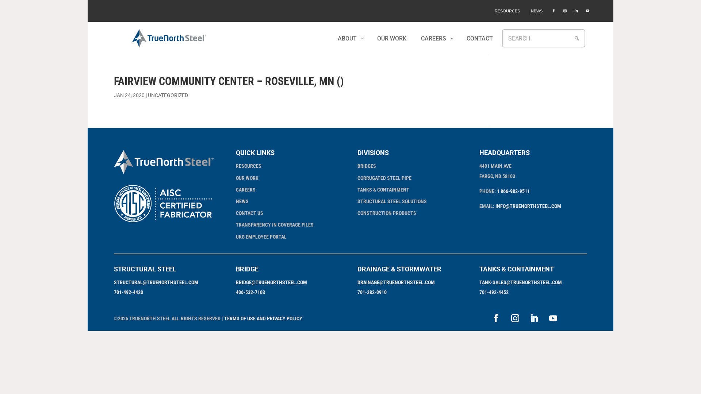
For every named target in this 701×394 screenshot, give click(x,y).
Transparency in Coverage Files (275, 225)
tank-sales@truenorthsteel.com (520, 282)
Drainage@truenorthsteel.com (396, 282)
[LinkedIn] (576, 11)
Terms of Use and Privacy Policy (263, 318)
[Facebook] (553, 11)
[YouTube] (587, 11)
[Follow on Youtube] (553, 318)
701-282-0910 (372, 292)
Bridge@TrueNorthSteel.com (271, 282)
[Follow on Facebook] (496, 318)
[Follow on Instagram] (515, 318)
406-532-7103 (250, 292)
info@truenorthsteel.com (528, 206)
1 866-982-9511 (513, 191)
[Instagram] (565, 11)
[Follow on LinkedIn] (534, 318)
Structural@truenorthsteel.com (156, 282)
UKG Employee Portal (261, 237)
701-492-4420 (128, 292)
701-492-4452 (494, 292)
